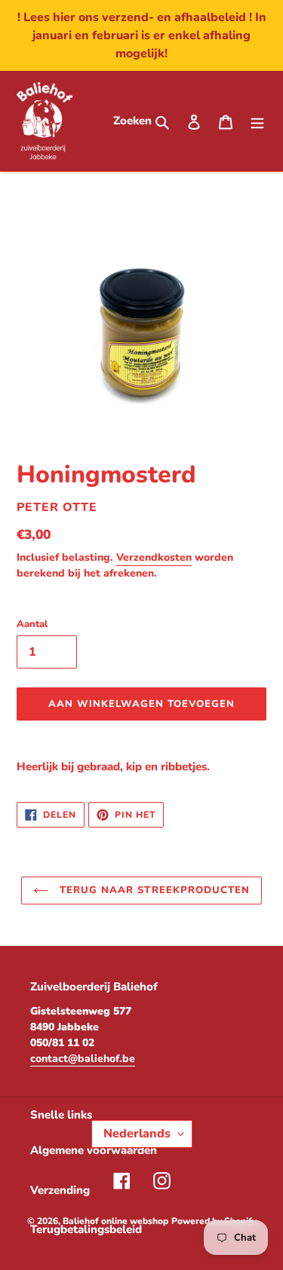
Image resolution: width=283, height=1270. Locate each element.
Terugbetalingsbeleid (86, 1229)
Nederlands (137, 1133)
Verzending (60, 1190)
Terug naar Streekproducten (153, 890)
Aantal (32, 624)
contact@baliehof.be (82, 1058)
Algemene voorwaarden (93, 1150)
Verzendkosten (154, 557)
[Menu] (257, 121)
